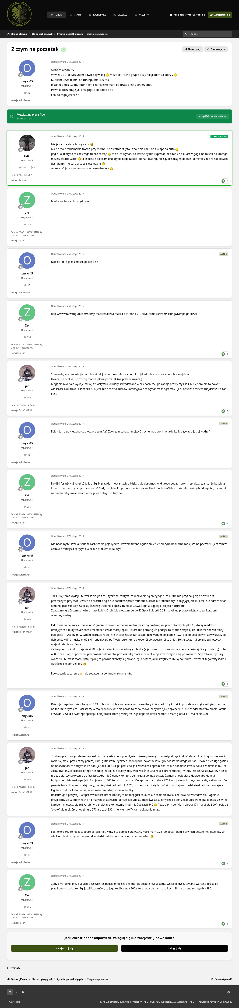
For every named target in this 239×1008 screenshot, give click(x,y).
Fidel (27, 156)
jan (27, 386)
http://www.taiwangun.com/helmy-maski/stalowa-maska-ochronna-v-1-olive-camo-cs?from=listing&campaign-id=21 (124, 314)
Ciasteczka (14, 1001)
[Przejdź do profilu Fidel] (27, 143)
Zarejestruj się (64, 948)
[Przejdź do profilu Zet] (27, 200)
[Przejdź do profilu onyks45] (27, 68)
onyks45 (27, 81)
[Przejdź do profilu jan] (27, 373)
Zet (27, 213)
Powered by (215, 1001)
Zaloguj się (174, 948)
